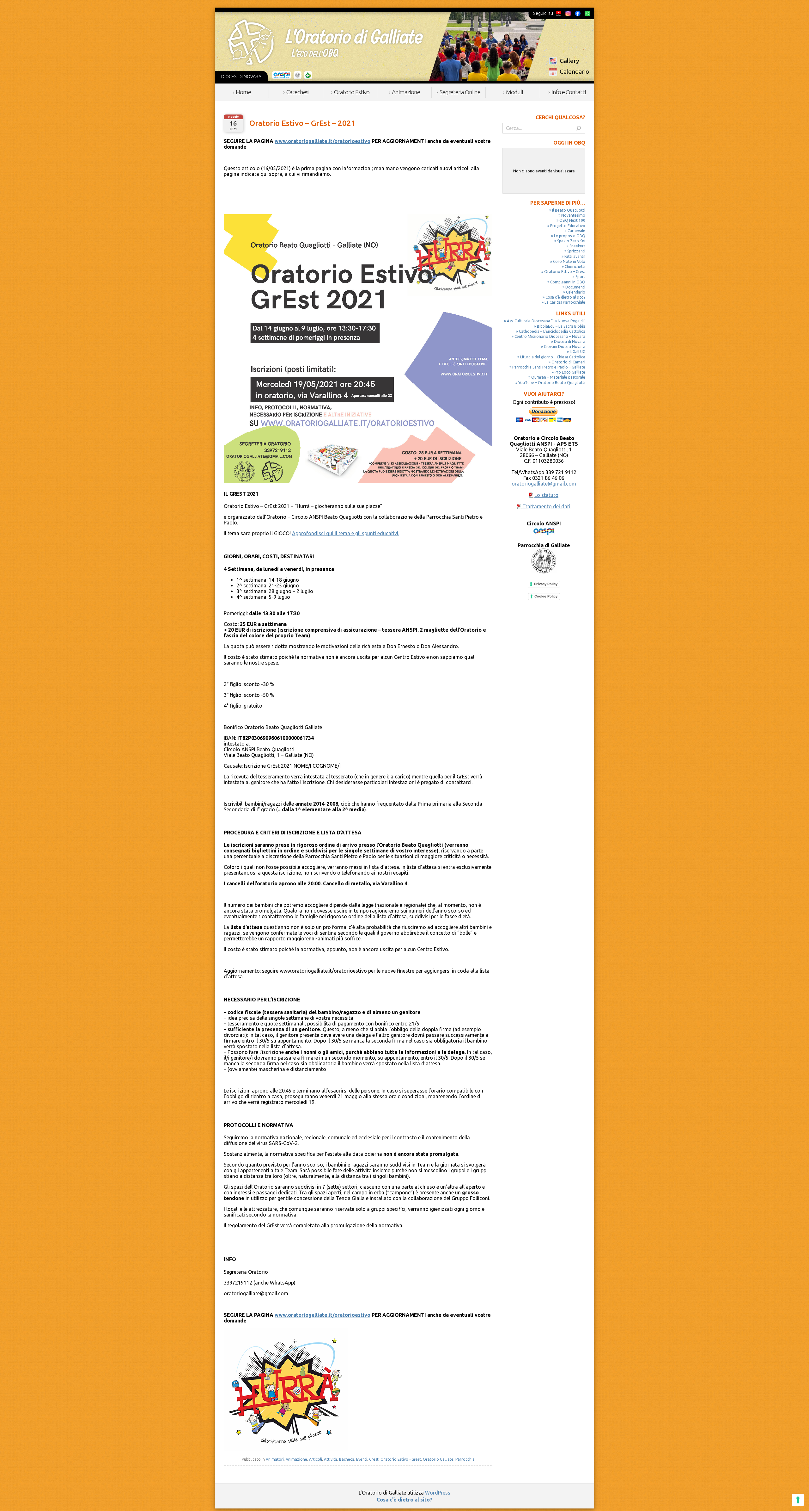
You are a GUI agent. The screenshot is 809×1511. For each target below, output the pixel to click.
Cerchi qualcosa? (560, 117)
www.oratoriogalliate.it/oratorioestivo (322, 141)
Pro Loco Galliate (570, 372)
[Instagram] (567, 13)
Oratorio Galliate (438, 1459)
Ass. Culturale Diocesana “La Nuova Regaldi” (546, 321)
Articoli (315, 1459)
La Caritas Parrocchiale (564, 302)
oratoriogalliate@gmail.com (544, 483)
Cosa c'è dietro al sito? (404, 1499)
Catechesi (297, 92)
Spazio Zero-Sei (571, 241)
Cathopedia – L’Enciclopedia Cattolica (552, 331)
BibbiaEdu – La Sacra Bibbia (561, 326)
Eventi (361, 1459)
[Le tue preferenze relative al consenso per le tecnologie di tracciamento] (798, 1500)
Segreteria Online (460, 92)
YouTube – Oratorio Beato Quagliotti (551, 383)
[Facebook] (577, 13)
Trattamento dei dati (546, 506)
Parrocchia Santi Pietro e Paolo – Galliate (548, 367)
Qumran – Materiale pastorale (558, 377)
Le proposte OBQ (569, 236)
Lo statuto (546, 495)
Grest (374, 1459)
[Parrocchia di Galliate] (297, 75)
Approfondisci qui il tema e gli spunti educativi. (345, 533)
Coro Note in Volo (569, 261)
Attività (330, 1459)
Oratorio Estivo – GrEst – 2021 (302, 123)
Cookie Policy (545, 596)
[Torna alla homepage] (325, 42)
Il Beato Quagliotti (568, 210)
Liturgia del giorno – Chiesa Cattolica (552, 357)
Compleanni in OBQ (567, 282)
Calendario (574, 71)
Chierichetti (575, 266)
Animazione (406, 92)
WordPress (437, 1493)
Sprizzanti (576, 251)
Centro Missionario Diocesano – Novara (549, 336)
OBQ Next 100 (572, 220)
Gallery (569, 60)
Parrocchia (465, 1459)
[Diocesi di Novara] (308, 75)
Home (243, 92)
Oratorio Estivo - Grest (400, 1459)
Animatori (275, 1459)
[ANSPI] (281, 75)
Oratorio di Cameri (568, 362)
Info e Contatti (568, 92)
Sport (580, 277)
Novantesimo (573, 215)
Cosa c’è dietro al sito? (565, 297)
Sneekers (577, 246)
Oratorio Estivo (351, 92)
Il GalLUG (577, 352)
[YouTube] (559, 13)
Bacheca (346, 1459)
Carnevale (576, 231)
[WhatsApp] (587, 13)
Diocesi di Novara (569, 341)
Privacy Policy (545, 584)
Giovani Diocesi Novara (564, 346)
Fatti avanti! (574, 256)
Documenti (575, 287)
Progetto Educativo (567, 226)
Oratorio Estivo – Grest (564, 271)
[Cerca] (578, 128)
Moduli (514, 92)
